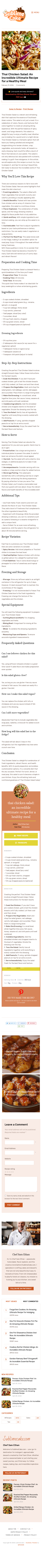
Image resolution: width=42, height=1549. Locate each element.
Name (7, 1138)
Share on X (13, 1023)
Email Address (10, 1148)
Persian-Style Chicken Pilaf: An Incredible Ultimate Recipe (24, 1380)
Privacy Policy (30, 1535)
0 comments (20, 85)
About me (12, 1529)
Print (22, 1026)
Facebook (22, 1023)
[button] (35, 12)
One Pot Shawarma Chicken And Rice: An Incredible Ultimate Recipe (23, 1335)
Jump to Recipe (15, 109)
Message (8, 1175)
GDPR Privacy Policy (19, 1532)
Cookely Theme (31, 1542)
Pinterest (33, 1023)
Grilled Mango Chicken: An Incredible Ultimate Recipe (24, 1508)
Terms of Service (13, 1535)
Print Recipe (28, 109)
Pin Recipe (22, 843)
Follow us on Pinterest (15, 1473)
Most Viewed (11, 1301)
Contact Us (25, 1529)
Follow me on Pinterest (21, 1289)
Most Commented (30, 1301)
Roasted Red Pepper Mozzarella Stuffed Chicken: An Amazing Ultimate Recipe (24, 1391)
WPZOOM (21, 1545)
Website (8, 1159)
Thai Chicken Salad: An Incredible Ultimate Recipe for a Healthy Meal (20, 78)
